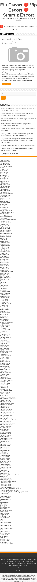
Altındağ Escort (4, 189)
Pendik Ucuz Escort (5, 496)
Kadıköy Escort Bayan (6, 368)
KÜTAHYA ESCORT (5, 427)
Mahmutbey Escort (5, 433)
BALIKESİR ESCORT (5, 227)
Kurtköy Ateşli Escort (6, 400)
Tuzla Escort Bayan (5, 522)
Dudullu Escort (4, 305)
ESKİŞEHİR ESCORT (5, 325)
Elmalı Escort (4, 316)
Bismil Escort (4, 253)
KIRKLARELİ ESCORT (6, 391)
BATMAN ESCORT (5, 232)
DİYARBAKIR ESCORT (6, 304)
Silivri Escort (3, 505)
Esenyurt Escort (4, 323)
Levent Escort (4, 430)
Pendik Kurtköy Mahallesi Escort (9, 490)
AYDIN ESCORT (4, 215)
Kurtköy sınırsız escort (6, 424)
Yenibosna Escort (5, 539)
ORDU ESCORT (4, 456)
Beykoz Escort (4, 241)
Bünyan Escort (4, 267)
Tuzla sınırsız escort (6, 530)
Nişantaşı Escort (5, 455)
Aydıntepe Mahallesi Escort (8, 219)
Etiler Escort (3, 328)
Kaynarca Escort (4, 381)
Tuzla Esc (2, 519)
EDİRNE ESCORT (4, 310)
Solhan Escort (4, 511)
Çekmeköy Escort (5, 284)
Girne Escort (3, 343)
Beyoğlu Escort (4, 244)
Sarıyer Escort (4, 501)
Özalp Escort (4, 463)
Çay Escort (3, 282)
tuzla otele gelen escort (7, 527)
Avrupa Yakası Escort (6, 210)
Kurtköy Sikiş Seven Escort (7, 423)
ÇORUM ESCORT (5, 291)
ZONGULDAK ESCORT (6, 544)
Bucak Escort (4, 264)
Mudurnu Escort (4, 449)
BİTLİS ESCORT (4, 255)
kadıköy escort (30, 561)
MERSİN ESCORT (5, 446)
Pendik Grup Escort (5, 485)
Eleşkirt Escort (4, 314)
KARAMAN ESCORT (5, 374)
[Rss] (18, 568)
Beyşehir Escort (4, 247)
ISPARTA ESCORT (5, 362)
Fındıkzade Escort (5, 334)
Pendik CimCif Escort (6, 469)
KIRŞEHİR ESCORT (5, 392)
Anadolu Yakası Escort (6, 194)
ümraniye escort (26, 559)
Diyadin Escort (4, 302)
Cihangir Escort (4, 285)
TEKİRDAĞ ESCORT (5, 516)
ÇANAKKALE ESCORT (6, 278)
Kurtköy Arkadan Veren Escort (8, 398)
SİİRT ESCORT (4, 504)
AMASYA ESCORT (5, 192)
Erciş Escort (3, 317)
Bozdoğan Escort (5, 261)
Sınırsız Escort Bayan (6, 510)
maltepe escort (5, 559)
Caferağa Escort (5, 273)
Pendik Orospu (4, 493)
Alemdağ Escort (4, 181)
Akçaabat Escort (18, 42)
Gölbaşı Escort (4, 345)
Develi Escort (4, 299)
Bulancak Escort (4, 265)
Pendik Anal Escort (5, 466)
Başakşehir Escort (5, 230)
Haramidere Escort (5, 356)
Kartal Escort (4, 377)
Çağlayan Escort (4, 275)
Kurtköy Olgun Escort (6, 418)
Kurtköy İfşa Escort (5, 414)
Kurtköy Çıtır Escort (5, 401)
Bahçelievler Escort (5, 223)
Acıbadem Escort (5, 160)
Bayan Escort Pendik (6, 233)
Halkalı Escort (4, 354)
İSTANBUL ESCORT (5, 363)
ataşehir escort (15, 559)
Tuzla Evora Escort (5, 525)
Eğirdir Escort (4, 311)
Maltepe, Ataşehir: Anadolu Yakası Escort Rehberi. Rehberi (18, 145)
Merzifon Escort (4, 447)
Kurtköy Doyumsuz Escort (7, 403)
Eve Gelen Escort (5, 330)
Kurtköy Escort (4, 407)
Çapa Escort (3, 281)
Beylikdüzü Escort (5, 242)
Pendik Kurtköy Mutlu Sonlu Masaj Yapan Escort (14, 492)
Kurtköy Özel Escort (6, 421)
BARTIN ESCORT (5, 229)
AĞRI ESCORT (4, 171)
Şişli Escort (3, 508)
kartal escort (10, 561)
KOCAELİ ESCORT (5, 394)
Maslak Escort (4, 443)
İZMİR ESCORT (4, 365)
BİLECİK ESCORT (5, 250)
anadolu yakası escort (28, 563)
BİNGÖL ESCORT (5, 252)
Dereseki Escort (4, 297)
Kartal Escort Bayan (5, 378)
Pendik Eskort (4, 476)
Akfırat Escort (4, 175)
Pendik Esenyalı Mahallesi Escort (9, 475)
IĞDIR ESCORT (4, 359)
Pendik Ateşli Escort (6, 467)
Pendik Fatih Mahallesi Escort (8, 481)
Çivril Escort (3, 290)
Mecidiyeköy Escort (5, 444)
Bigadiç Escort (4, 249)
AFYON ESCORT (4, 169)
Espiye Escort (4, 326)
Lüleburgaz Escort (5, 432)
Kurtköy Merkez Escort (6, 415)
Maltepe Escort (4, 437)
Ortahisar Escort (5, 458)
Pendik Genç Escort (5, 484)
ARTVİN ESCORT (5, 203)
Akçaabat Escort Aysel (12, 39)
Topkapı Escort (4, 518)
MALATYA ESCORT (5, 435)
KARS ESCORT (4, 375)
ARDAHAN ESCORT (5, 201)
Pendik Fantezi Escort (6, 479)
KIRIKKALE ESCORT (5, 389)
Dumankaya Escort (5, 307)
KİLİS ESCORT (4, 388)
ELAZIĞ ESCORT (5, 313)
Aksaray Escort (4, 177)
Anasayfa (3, 30)
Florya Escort (4, 336)
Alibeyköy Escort (5, 186)
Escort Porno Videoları (6, 322)
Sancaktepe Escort (5, 499)
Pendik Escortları (5, 473)
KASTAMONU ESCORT (6, 380)
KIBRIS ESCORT (4, 386)
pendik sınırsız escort (6, 495)
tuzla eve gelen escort (6, 524)
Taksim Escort (4, 514)
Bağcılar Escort (4, 221)
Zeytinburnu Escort (5, 542)
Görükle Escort (4, 348)
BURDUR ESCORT (5, 268)
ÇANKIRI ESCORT (5, 279)
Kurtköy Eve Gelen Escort (7, 412)
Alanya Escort (4, 180)
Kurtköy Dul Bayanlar (6, 404)
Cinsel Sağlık (3, 288)
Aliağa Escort (4, 183)
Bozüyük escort (4, 262)
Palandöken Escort (5, 464)
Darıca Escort (4, 294)
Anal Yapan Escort (5, 195)
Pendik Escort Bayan (6, 472)
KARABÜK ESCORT (5, 372)
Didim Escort (4, 300)
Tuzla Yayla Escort (5, 531)
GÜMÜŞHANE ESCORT (6, 351)
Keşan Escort (4, 385)
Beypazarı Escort (5, 245)
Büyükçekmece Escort (6, 271)
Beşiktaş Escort (4, 238)
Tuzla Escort (3, 521)
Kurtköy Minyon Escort (6, 417)
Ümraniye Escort (5, 533)
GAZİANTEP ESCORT (6, 337)
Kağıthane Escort (5, 369)
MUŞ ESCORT (4, 452)
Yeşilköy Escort (4, 540)
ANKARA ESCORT (5, 197)
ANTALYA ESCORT (5, 198)
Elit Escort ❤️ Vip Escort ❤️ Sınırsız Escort (18, 9)
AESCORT (3, 168)
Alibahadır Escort (5, 184)
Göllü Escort (3, 346)
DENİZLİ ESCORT (5, 296)
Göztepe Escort (4, 349)
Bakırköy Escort (4, 224)
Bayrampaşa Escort (6, 236)
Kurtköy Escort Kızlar (6, 411)
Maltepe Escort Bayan (6, 438)
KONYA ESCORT (4, 395)
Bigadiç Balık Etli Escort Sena (9, 153)
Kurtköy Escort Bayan (6, 409)
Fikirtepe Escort (4, 333)
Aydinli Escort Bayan (6, 216)
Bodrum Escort (4, 256)
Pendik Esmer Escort (6, 478)
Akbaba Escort (4, 172)
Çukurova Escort (5, 293)
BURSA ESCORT (4, 270)
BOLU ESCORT (4, 258)
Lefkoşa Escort (4, 429)
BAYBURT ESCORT (5, 235)
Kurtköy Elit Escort (5, 406)
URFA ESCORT (4, 536)
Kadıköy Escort (4, 366)
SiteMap (18, 570)
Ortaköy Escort (4, 459)
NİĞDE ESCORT (4, 453)
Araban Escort (4, 200)
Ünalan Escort (4, 534)
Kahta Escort (3, 371)
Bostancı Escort (4, 259)
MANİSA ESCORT (5, 440)
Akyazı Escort (4, 178)
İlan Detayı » (6, 84)
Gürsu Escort (4, 352)
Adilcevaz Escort (5, 164)
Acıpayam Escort (5, 161)
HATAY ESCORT (4, 357)
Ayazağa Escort (4, 213)
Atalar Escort (4, 206)
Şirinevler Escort (5, 507)
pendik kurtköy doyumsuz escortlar (10, 488)
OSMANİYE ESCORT (6, 461)
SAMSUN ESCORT (5, 498)
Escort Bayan (4, 320)
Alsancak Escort (4, 187)
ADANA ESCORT (5, 163)
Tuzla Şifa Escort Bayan (7, 528)
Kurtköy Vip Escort (5, 426)
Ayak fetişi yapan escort (7, 212)
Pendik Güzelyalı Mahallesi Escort (9, 487)
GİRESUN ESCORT (5, 342)
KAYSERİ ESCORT (5, 383)
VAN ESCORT (4, 537)
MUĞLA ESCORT (5, 450)
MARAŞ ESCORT (5, 441)
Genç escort (3, 340)
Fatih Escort (3, 331)
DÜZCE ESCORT (4, 308)
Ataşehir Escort (4, 207)
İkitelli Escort (4, 360)
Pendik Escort (4, 470)
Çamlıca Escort (4, 276)
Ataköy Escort (4, 204)
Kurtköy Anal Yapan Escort (7, 397)
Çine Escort (3, 287)
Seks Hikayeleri (4, 502)
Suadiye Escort (4, 513)
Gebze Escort (4, 339)
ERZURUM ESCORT (5, 319)
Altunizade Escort (5, 190)
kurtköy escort (13, 565)
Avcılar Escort (4, 209)
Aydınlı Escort (4, 218)
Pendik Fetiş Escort (5, 482)
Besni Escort (3, 239)
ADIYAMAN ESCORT (6, 166)
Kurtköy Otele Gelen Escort (8, 420)
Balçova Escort (4, 226)
